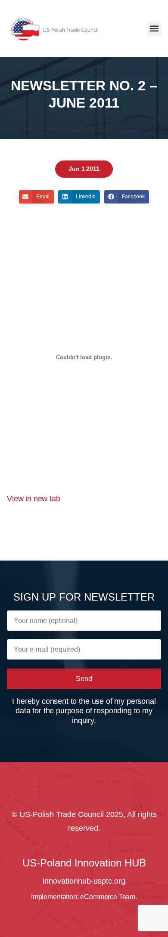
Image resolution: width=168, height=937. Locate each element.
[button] (154, 29)
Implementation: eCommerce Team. (84, 896)
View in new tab (33, 498)
